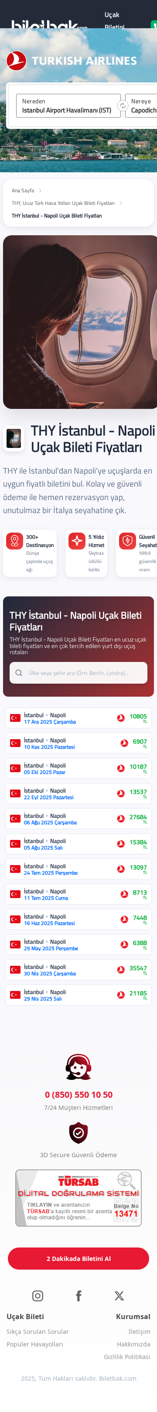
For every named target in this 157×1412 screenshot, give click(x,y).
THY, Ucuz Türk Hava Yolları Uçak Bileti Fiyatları (63, 203)
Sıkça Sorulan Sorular (38, 1331)
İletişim (139, 1331)
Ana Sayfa (23, 190)
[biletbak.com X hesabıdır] (119, 1295)
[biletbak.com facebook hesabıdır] (78, 1295)
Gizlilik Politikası (127, 1357)
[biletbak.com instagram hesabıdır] (37, 1295)
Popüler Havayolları (35, 1344)
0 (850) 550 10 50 (79, 1094)
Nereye (141, 101)
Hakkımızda (133, 1344)
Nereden (34, 101)
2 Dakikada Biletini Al (79, 1258)
